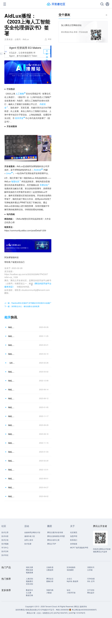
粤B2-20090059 (62, 609)
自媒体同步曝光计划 (32, 532)
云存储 (89, 570)
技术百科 (4, 551)
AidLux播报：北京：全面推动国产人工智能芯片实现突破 (11, 478)
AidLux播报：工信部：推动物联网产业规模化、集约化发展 (11, 371)
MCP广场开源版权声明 (79, 547)
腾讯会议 (49, 578)
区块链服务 (71, 567)
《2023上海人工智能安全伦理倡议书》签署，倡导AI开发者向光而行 (11, 362)
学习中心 (4, 547)
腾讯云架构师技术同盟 (56, 536)
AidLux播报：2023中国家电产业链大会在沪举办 (11, 487)
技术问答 (4, 536)
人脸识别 (29, 578)
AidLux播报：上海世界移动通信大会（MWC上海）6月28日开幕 (11, 425)
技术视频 (4, 543)
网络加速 (29, 570)
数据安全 (29, 590)
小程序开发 (71, 592)
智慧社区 (15, 181)
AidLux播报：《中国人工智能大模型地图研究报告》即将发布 (11, 442)
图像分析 (49, 581)
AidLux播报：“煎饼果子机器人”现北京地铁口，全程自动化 (11, 460)
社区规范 (73, 532)
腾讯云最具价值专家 (55, 532)
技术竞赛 (27, 543)
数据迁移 (29, 595)
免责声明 (73, 536)
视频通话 (29, 581)
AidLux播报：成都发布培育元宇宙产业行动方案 (11, 336)
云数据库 (49, 570)
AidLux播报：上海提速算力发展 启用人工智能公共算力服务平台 (11, 345)
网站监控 (90, 592)
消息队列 (90, 567)
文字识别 (90, 590)
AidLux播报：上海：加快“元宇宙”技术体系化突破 (11, 389)
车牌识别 (44, 184)
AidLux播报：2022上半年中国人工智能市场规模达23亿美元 (11, 451)
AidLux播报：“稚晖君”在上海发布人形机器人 (11, 434)
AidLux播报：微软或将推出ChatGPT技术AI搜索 (11, 407)
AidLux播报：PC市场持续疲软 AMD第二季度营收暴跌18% (11, 496)
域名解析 (70, 570)
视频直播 (29, 572)
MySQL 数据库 (72, 581)
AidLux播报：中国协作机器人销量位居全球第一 (11, 469)
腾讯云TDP (51, 543)
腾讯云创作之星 (53, 540)
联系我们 (73, 540)
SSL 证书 (90, 581)
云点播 (28, 592)
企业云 (69, 578)
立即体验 (47, 51)
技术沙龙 (4, 540)
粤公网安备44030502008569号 (84, 609)
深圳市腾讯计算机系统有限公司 (27, 609)
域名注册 (29, 567)
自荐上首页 (28, 540)
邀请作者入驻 (29, 536)
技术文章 (4, 532)
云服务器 (49, 567)
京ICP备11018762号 (77, 613)
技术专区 (4, 555)
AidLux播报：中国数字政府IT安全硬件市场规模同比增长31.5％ (11, 416)
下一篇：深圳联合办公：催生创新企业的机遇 (21, 306)
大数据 (49, 592)
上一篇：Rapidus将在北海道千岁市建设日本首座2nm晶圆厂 (27, 303)
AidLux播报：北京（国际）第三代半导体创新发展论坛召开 (11, 327)
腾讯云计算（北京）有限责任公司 (40, 613)
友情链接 (73, 543)
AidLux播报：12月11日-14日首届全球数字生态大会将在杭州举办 (11, 380)
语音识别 (29, 584)
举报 (49, 39)
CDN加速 (91, 578)
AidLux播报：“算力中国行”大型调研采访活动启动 (11, 353)
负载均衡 (49, 590)
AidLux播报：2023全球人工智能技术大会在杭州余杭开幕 (11, 398)
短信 (68, 590)
